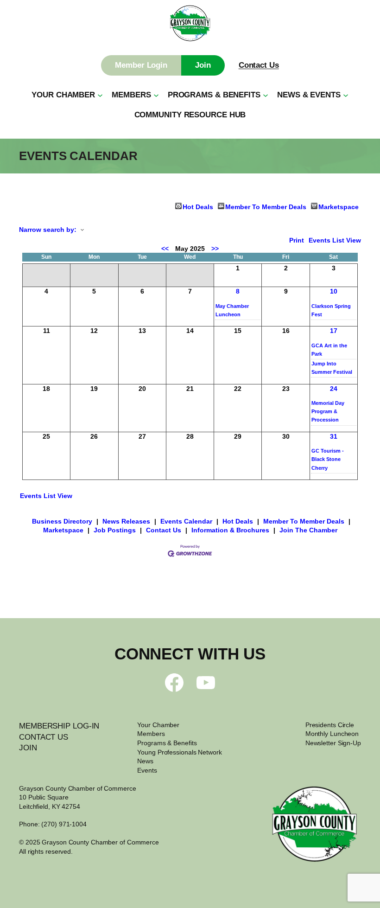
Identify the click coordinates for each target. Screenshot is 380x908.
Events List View (335, 240)
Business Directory (62, 521)
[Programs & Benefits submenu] (265, 95)
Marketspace (338, 206)
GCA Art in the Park (329, 350)
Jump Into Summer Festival (331, 368)
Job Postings (115, 530)
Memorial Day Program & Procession (327, 411)
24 (333, 388)
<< (165, 248)
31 (333, 436)
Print (296, 240)
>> (215, 248)
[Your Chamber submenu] (100, 95)
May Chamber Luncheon (232, 310)
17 (333, 330)
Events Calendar (186, 521)
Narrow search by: (47, 229)
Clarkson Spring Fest (331, 310)
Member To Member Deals (265, 206)
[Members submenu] (156, 95)
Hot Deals (198, 206)
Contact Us (259, 65)
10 (333, 291)
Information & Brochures (230, 530)
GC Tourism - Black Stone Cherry (327, 459)
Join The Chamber (308, 530)
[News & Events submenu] (345, 95)
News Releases (126, 521)
